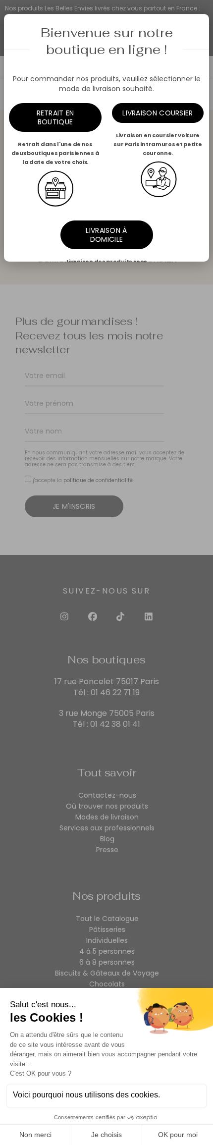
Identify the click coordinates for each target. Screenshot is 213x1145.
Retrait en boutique (55, 117)
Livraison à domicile (106, 234)
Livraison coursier (157, 113)
